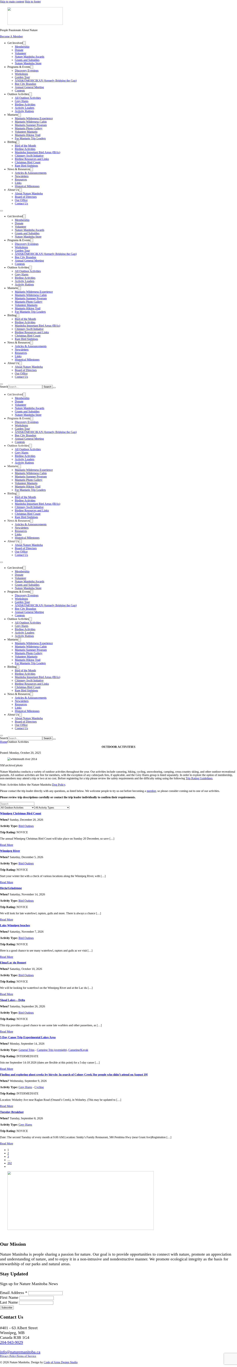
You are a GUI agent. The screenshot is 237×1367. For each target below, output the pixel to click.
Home (3, 741)
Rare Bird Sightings (26, 165)
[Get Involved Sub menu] (24, 43)
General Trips (26, 1049)
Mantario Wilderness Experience (34, 118)
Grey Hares (21, 101)
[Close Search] (54, 387)
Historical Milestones (27, 186)
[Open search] (1, 384)
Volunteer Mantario (26, 131)
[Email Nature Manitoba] (23, 1235)
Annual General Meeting (29, 87)
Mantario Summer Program (31, 125)
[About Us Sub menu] (20, 190)
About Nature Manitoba (29, 193)
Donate (19, 50)
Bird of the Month (25, 145)
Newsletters (22, 176)
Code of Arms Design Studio (61, 1362)
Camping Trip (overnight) (52, 1049)
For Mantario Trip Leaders (30, 138)
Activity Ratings (24, 111)
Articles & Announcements (30, 172)
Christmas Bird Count (27, 162)
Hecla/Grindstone (11, 888)
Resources (21, 179)
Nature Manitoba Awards (29, 56)
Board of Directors (26, 196)
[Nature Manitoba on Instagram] (14, 1235)
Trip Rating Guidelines (199, 778)
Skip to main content (12, 1)
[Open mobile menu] (1, 210)
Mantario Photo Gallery (28, 128)
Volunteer (20, 53)
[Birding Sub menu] (17, 142)
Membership (22, 46)
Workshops (21, 73)
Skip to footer (33, 1)
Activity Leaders (24, 107)
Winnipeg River (10, 850)
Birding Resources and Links (32, 159)
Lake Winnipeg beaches (15, 925)
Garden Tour (22, 77)
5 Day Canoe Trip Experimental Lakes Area (28, 1037)
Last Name (9, 1302)
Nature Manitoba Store (28, 63)
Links (18, 182)
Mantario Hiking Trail (27, 135)
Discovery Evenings (27, 70)
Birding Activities (25, 104)
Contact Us (21, 203)
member (151, 791)
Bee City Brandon (25, 83)
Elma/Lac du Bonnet (13, 962)
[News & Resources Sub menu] (31, 169)
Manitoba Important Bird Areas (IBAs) (37, 152)
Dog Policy (58, 784)
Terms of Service (26, 1356)
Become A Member (11, 36)
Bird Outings (26, 826)
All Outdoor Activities (28, 97)
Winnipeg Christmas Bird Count (20, 813)
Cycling (39, 1087)
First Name (9, 1297)
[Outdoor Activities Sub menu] (30, 94)
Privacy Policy (8, 1356)
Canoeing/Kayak (78, 1049)
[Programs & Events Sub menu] (31, 67)
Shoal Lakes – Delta (12, 1000)
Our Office (21, 200)
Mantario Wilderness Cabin (31, 121)
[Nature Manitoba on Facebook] (4, 1235)
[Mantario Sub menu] (19, 115)
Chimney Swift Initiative (29, 155)
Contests (20, 90)
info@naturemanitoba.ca (20, 1352)
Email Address (13, 1292)
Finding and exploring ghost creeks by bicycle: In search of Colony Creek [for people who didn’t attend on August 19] (74, 1074)
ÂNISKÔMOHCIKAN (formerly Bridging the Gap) (46, 80)
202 (9, 1163)
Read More (6, 844)
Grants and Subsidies (27, 60)
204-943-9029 (11, 1342)
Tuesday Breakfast (12, 1112)
